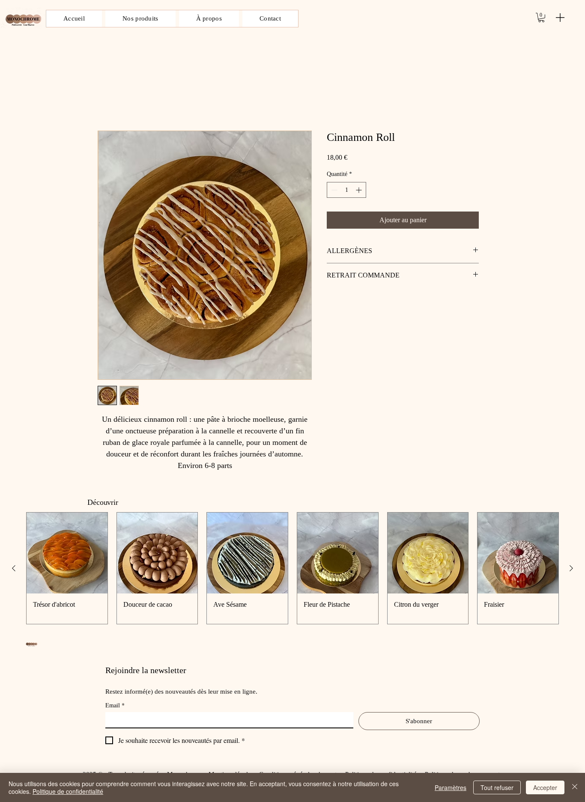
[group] (292, 568)
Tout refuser (497, 787)
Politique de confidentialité (68, 791)
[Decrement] (333, 189)
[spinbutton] (346, 189)
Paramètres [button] (450, 787)
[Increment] (359, 189)
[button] (541, 17)
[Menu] (560, 17)
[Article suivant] (571, 568)
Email (115, 705)
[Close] (575, 787)
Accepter (545, 787)
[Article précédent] (14, 568)
